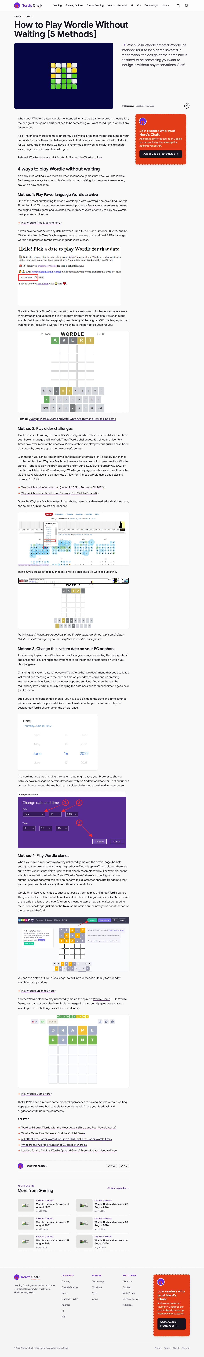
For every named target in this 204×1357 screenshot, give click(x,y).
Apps (95, 1299)
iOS (139, 5)
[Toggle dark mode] (186, 5)
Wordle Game (101, 999)
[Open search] (178, 5)
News (110, 5)
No (125, 1166)
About (176, 1348)
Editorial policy (130, 1299)
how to (30, 16)
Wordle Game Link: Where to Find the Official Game (53, 1133)
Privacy (157, 1348)
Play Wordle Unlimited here (38, 990)
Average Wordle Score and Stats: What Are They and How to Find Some (72, 419)
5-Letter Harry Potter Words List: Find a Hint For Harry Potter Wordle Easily (66, 1139)
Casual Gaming (95, 5)
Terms (167, 1348)
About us (127, 1281)
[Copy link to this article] (187, 106)
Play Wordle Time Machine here (40, 222)
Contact (127, 1287)
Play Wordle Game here (36, 1093)
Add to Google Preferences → (160, 153)
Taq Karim (94, 205)
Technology (151, 5)
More (164, 5)
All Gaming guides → (118, 1188)
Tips (94, 1293)
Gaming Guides (74, 5)
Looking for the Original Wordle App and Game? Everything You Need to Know (69, 1150)
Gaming (57, 5)
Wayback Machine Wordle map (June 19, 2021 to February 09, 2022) (62, 487)
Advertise (128, 1304)
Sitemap (186, 1348)
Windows (97, 1287)
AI (131, 5)
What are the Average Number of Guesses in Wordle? (54, 1144)
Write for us (129, 1293)
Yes (113, 1166)
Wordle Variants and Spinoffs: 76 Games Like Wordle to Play (65, 157)
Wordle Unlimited (28, 892)
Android (122, 5)
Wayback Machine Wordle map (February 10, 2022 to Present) (59, 493)
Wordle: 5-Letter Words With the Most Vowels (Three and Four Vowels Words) (68, 1127)
